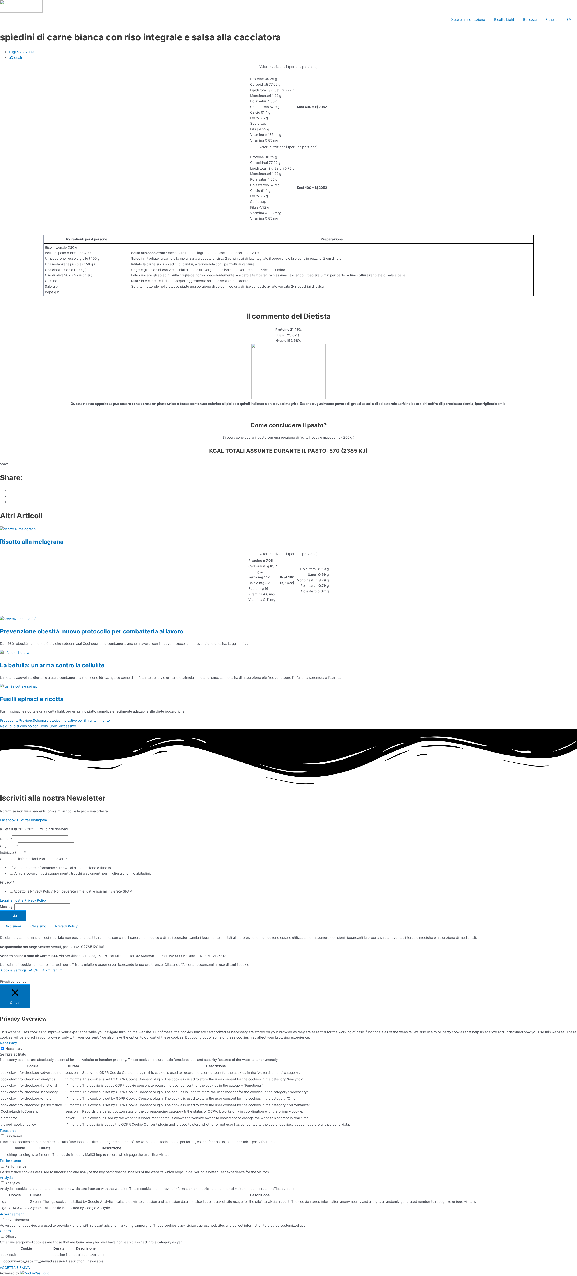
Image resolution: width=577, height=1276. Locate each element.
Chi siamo (38, 926)
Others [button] (5, 1231)
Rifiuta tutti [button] (54, 970)
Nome (6, 839)
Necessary (13, 1049)
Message (7, 906)
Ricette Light (504, 19)
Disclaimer (13, 926)
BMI (569, 19)
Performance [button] (10, 1161)
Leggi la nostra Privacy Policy (23, 900)
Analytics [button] (7, 1177)
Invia (13, 915)
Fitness (551, 19)
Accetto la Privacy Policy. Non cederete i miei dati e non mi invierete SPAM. (73, 891)
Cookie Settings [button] (14, 970)
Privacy (7, 882)
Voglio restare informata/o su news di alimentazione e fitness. (63, 868)
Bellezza (530, 19)
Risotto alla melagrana (32, 541)
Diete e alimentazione (467, 19)
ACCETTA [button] (36, 970)
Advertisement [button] (12, 1214)
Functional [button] (8, 1131)
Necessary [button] (8, 1043)
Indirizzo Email (13, 852)
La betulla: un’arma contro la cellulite (52, 665)
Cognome (9, 846)
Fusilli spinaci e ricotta (32, 698)
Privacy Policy (66, 926)
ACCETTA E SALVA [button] (15, 1267)
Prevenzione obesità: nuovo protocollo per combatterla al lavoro (91, 631)
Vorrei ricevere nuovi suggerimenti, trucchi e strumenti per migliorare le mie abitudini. (82, 873)
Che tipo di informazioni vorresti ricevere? (33, 859)
